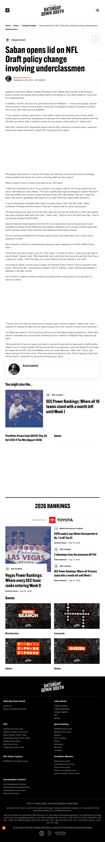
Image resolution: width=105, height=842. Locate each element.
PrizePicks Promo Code (13, 729)
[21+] (41, 833)
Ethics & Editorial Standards (14, 709)
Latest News (60, 701)
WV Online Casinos (13, 756)
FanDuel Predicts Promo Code (66, 773)
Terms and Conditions (57, 803)
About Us (7, 706)
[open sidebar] (7, 10)
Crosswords (59, 633)
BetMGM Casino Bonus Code (15, 761)
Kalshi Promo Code (62, 761)
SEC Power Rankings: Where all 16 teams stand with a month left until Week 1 (72, 406)
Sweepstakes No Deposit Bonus (16, 787)
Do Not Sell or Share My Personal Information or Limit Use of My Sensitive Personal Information (52, 827)
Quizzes (57, 668)
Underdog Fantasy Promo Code (16, 738)
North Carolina (60, 738)
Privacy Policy (41, 803)
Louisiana (58, 750)
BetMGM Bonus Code (63, 729)
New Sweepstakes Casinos (14, 784)
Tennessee (58, 744)
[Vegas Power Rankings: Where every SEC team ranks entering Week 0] (28, 549)
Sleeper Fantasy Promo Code (15, 732)
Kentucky (58, 747)
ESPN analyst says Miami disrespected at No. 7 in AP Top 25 (76, 536)
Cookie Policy (72, 803)
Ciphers (8, 668)
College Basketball (62, 709)
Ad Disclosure (11, 29)
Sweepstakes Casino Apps (14, 790)
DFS (55, 715)
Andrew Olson (11, 591)
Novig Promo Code (62, 767)
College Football (60, 706)
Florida (57, 741)
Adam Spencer (60, 559)
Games (57, 436)
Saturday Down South (14, 701)
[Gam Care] (49, 833)
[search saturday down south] (98, 10)
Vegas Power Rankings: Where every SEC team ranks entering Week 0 (24, 580)
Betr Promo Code (10, 744)
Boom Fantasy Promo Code (14, 735)
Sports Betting (61, 724)
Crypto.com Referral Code (65, 770)
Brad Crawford (22, 77)
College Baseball (61, 712)
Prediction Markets (63, 756)
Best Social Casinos (11, 793)
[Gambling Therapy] (60, 833)
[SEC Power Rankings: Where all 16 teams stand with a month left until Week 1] (24, 408)
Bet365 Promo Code (62, 732)
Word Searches (12, 633)
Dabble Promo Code (11, 741)
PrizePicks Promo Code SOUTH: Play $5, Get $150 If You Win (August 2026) (26, 438)
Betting (57, 718)
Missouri (57, 735)
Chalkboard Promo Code (13, 747)
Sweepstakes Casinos (14, 779)
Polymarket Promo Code (64, 764)
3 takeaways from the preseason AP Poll (75, 554)
